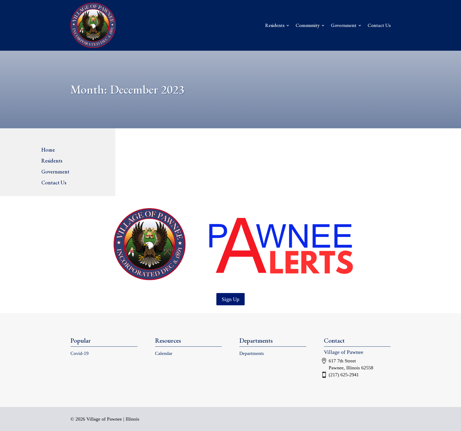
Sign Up (230, 299)
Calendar (163, 353)
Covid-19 (79, 353)
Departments (251, 353)
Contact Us (379, 25)
